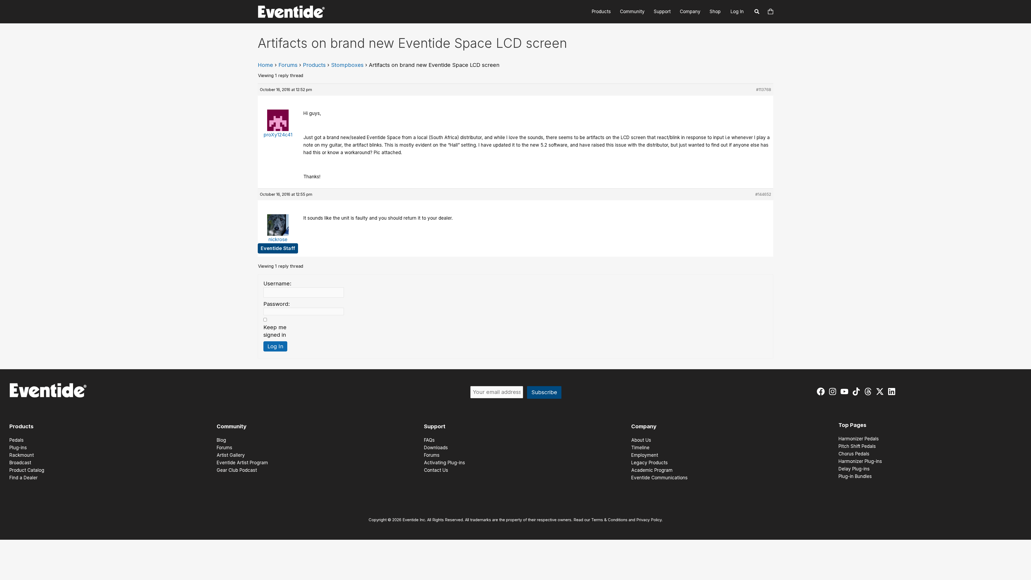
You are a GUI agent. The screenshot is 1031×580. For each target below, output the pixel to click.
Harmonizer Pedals (858, 438)
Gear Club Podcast (237, 470)
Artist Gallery (231, 455)
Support (662, 11)
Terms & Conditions (609, 519)
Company (690, 11)
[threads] (869, 391)
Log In (737, 11)
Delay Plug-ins (854, 469)
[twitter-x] (881, 391)
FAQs (429, 440)
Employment (644, 455)
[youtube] (845, 391)
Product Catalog (26, 470)
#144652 (763, 194)
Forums (287, 65)
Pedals (16, 440)
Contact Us (436, 470)
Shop (715, 11)
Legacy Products (649, 462)
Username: (277, 283)
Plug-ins (18, 447)
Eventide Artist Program (242, 462)
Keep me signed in (274, 331)
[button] (757, 12)
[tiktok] (857, 391)
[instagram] (834, 391)
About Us (641, 440)
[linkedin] (893, 391)
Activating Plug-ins (444, 462)
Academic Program (652, 470)
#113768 (763, 89)
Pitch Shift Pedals (857, 446)
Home (265, 65)
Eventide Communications (659, 477)
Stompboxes (347, 65)
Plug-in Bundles (855, 476)
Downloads (436, 447)
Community (632, 11)
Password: (276, 304)
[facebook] (822, 391)
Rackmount (21, 455)
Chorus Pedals (853, 453)
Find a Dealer (23, 477)
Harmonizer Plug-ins (860, 461)
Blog (221, 440)
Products (601, 11)
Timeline (640, 447)
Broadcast (20, 462)
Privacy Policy (649, 519)
